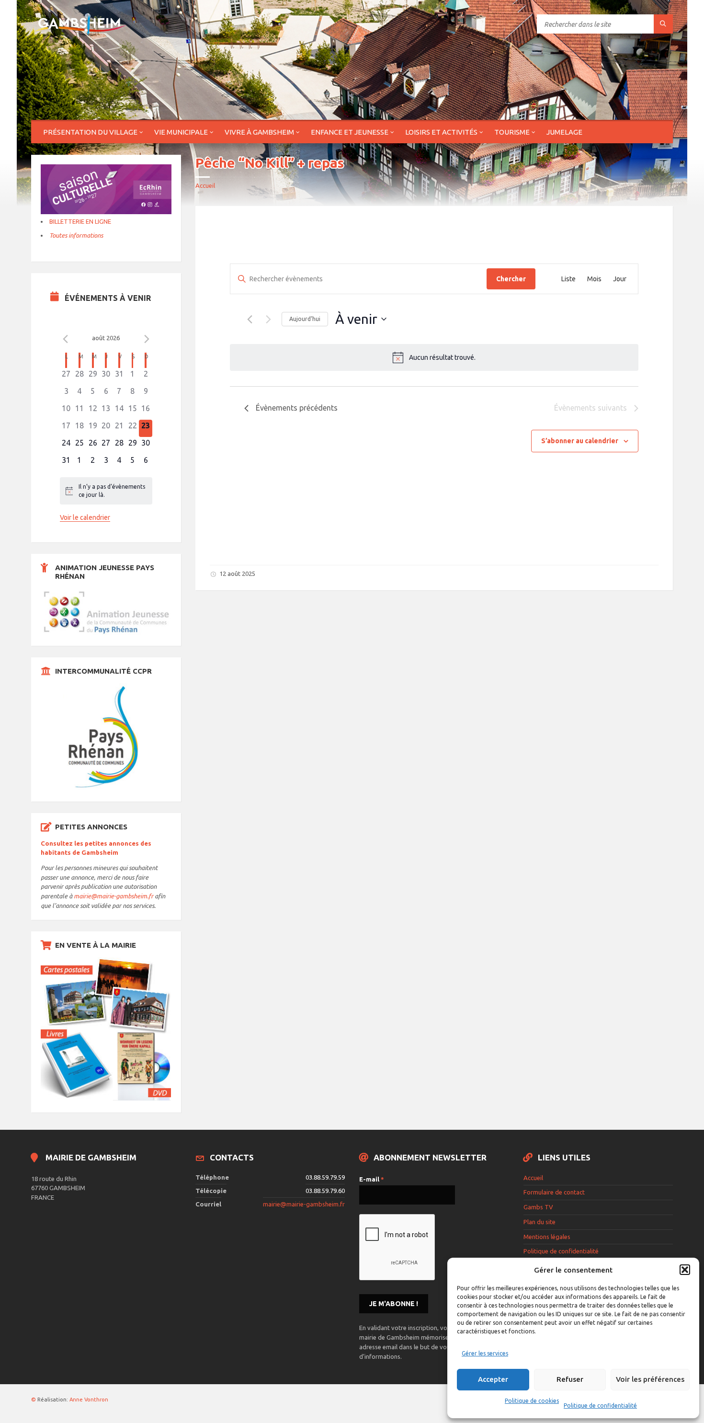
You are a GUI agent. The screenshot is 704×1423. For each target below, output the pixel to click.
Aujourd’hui (304, 319)
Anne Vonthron (88, 1399)
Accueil (205, 185)
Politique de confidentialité (600, 1405)
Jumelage (564, 132)
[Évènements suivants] (268, 319)
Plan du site (539, 1221)
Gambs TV (538, 1207)
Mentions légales (546, 1236)
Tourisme (512, 132)
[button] (685, 1269)
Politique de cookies (532, 1401)
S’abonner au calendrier (579, 441)
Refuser (569, 1379)
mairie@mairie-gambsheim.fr (113, 896)
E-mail (371, 1179)
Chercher (511, 279)
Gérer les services (485, 1353)
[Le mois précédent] (146, 339)
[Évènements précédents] (250, 319)
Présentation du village (90, 132)
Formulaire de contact (554, 1192)
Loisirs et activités (441, 132)
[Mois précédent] (65, 339)
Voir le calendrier (85, 517)
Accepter (493, 1379)
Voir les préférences (650, 1379)
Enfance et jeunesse (349, 132)
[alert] (434, 357)
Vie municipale (181, 132)
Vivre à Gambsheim (259, 132)
